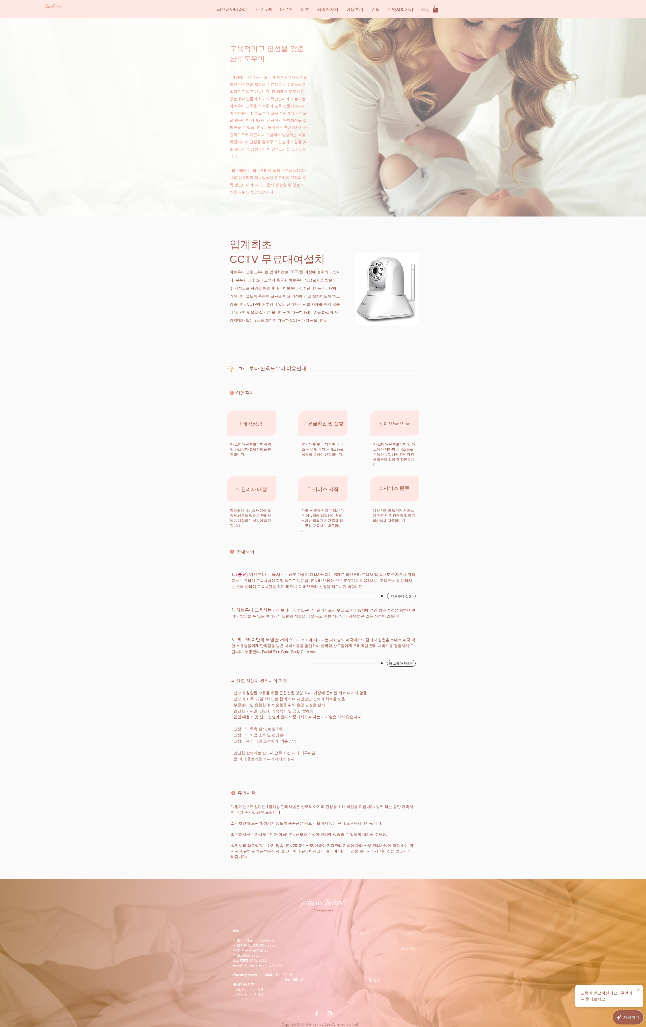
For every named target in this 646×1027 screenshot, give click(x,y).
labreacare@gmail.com (262, 965)
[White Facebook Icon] (316, 1013)
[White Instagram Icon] (329, 1013)
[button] (436, 9)
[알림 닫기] (638, 990)
